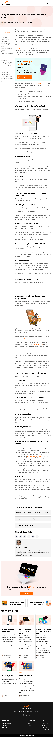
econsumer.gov (38, 344)
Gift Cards (4, 11)
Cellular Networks (6, 627)
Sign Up (29, 725)
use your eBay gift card (34, 456)
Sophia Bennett (26, 695)
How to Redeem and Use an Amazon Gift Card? (25, 631)
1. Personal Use (4, 69)
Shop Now (27, 593)
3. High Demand (4, 41)
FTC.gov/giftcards (20, 338)
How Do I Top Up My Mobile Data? (8, 630)
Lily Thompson (9, 22)
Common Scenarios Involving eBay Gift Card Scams (6, 45)
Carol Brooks (8, 695)
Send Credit (45, 723)
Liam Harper (25, 655)
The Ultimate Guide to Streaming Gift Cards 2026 (43, 631)
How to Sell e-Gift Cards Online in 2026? (9, 676)
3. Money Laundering (5, 74)
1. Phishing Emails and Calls (7, 48)
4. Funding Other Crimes (6, 76)
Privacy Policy (45, 729)
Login (28, 723)
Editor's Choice (5, 725)
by (4, 22)
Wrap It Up (3, 81)
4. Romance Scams (5, 57)
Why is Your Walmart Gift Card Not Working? (26, 677)
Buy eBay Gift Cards (25, 77)
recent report (20, 49)
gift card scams (37, 83)
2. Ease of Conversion (6, 39)
